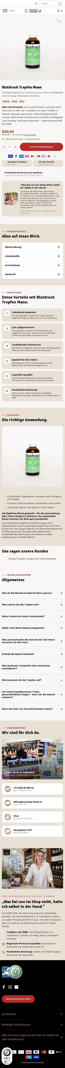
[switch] (7, 1062)
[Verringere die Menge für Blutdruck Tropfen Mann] (4, 147)
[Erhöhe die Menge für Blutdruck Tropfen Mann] (15, 147)
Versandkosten (30, 135)
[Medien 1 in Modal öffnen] (59, 21)
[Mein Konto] (36, 3)
